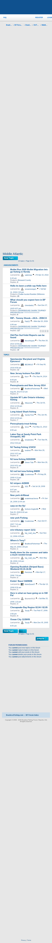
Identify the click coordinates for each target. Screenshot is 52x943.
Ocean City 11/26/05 (20, 619)
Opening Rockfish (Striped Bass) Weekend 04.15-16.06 (26, 568)
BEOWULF (29, 365)
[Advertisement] (26, 139)
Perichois (28, 572)
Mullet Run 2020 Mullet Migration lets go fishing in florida (29, 270)
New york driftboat (19, 495)
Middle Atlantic (13, 254)
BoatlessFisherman (32, 389)
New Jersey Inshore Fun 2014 (25, 373)
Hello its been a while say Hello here (28, 286)
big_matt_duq (30, 533)
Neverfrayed (30, 341)
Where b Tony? (17, 540)
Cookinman (29, 475)
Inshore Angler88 (31, 509)
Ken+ (27, 377)
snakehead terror (31, 499)
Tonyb (27, 611)
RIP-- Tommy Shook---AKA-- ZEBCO (28, 318)
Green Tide (29, 462)
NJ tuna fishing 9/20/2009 (22, 459)
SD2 (26, 487)
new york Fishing (19, 518)
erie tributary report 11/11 (23, 530)
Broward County (24, 280)
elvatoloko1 (29, 440)
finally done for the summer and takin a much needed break (29, 553)
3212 (27, 427)
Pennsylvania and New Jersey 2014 (27, 385)
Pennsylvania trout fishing (23, 424)
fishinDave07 (30, 584)
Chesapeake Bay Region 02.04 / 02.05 (29, 607)
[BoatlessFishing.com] (26, 7)
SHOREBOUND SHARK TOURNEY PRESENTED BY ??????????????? (28, 312)
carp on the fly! (17, 506)
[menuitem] (3, 17)
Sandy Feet (29, 415)
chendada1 (29, 305)
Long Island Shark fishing (23, 412)
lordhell (28, 450)
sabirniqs (28, 275)
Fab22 (27, 321)
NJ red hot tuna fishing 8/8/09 (25, 471)
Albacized (29, 403)
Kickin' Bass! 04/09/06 (21, 581)
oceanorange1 (30, 289)
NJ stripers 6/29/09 (19, 483)
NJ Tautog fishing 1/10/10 (23, 447)
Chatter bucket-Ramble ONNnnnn (31, 294)
